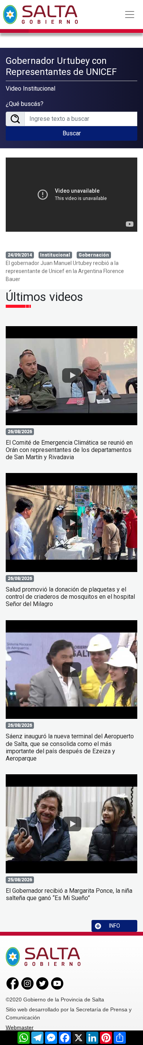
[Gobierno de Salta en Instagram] (27, 983)
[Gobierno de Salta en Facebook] (12, 983)
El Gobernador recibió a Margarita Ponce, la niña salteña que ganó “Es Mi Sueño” (69, 894)
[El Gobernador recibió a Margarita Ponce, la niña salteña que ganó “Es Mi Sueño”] (71, 823)
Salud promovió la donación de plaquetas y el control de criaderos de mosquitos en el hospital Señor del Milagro (70, 597)
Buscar (72, 133)
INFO (114, 926)
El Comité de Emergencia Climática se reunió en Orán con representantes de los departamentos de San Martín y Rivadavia (69, 450)
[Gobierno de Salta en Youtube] (57, 983)
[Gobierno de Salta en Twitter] (42, 983)
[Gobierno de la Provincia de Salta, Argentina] (40, 14)
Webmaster (20, 1027)
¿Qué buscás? (24, 103)
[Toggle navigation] (129, 14)
